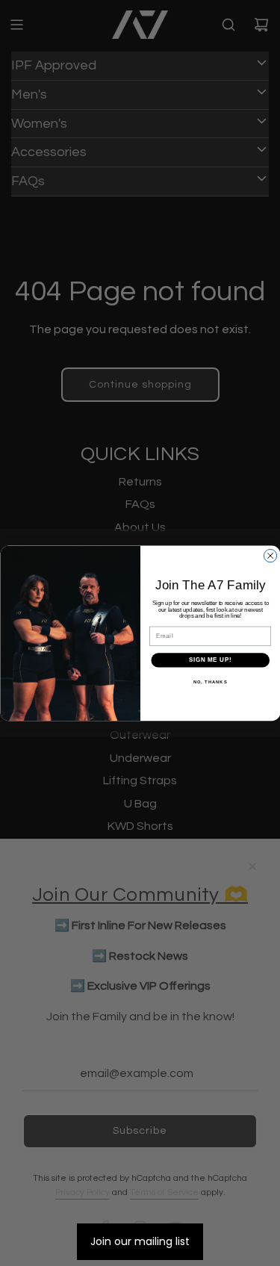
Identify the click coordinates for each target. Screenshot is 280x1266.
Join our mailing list (140, 1241)
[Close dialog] (270, 555)
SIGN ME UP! (209, 660)
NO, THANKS (210, 681)
